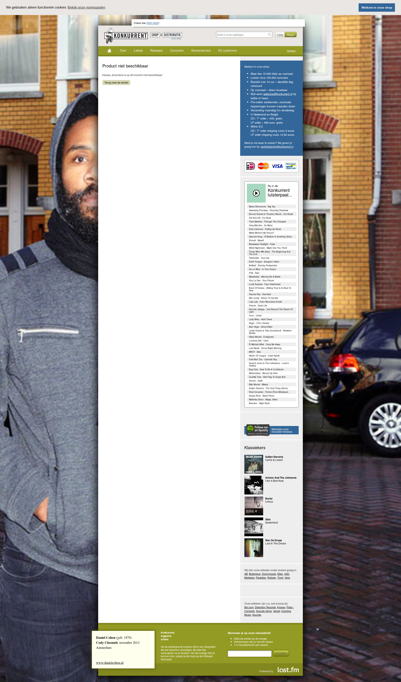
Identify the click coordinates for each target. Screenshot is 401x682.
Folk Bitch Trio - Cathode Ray (263, 359)
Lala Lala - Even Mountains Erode (265, 301)
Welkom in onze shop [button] (377, 7)
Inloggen (291, 50)
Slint (267, 519)
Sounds (256, 614)
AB (246, 574)
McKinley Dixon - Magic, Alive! (263, 399)
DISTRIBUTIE (172, 36)
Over (123, 50)
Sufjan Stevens (274, 457)
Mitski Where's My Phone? (261, 232)
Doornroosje (269, 574)
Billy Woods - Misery (258, 384)
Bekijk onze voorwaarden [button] (86, 7)
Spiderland (271, 522)
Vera (287, 577)
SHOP (155, 34)
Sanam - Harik (256, 380)
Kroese (281, 607)
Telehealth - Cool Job (259, 257)
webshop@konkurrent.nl (277, 94)
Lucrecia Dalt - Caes (258, 340)
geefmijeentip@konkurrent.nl (277, 146)
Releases (156, 50)
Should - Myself (256, 240)
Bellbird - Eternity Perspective (263, 265)
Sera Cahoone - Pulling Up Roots (265, 229)
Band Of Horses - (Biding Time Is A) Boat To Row (270, 289)
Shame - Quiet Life (258, 305)
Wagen (291, 35)
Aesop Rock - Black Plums (261, 395)
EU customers (227, 50)
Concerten (177, 50)
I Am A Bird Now (274, 480)
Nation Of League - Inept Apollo (264, 355)
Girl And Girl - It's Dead (260, 217)
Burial (268, 498)
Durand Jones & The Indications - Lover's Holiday (269, 364)
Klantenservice (201, 50)
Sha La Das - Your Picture (261, 280)
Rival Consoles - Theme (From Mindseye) (268, 391)
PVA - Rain (254, 272)
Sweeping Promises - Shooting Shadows (268, 210)
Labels (138, 50)
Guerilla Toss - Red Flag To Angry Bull (267, 376)
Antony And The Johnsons (281, 477)
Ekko (280, 574)
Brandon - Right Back (259, 403)
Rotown (271, 577)
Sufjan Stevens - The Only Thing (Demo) (268, 388)
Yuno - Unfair (255, 315)
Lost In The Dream (275, 543)
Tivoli (280, 577)
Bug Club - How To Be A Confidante (266, 369)
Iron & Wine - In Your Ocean (262, 269)
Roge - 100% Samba (259, 323)
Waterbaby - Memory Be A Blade (264, 276)
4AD (286, 574)
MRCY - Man (255, 351)
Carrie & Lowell (274, 459)
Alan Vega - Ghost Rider (260, 326)
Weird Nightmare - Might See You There (268, 247)
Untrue (269, 501)
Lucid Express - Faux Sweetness (264, 284)
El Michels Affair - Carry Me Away (264, 344)
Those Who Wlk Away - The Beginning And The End (270, 253)
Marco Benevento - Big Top (262, 206)
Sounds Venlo (264, 611)
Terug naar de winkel (116, 82)
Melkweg (249, 577)
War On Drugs (273, 540)
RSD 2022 (153, 23)
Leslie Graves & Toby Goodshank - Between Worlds (270, 332)
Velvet (276, 611)
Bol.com (249, 607)
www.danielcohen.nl (109, 662)
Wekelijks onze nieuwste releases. (282, 430)
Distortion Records (265, 607)
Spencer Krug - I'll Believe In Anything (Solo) (270, 236)
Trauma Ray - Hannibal (260, 294)
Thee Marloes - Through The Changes (267, 221)
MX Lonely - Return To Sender (263, 298)
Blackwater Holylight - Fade (262, 244)
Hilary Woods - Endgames (261, 336)
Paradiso (261, 577)
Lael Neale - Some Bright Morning (265, 348)
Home (109, 50)
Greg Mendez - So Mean (261, 225)
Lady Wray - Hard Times (260, 319)
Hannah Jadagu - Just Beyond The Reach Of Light (271, 310)
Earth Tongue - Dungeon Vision (264, 261)
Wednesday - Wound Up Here (263, 373)
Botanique (255, 574)
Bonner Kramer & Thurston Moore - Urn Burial (271, 214)
